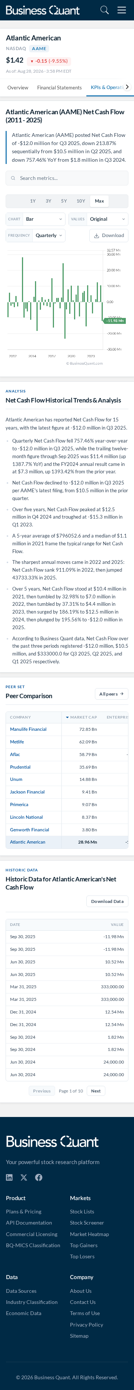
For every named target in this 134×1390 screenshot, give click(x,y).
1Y (33, 201)
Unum (16, 779)
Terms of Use (85, 1313)
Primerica (19, 804)
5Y (64, 201)
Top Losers (82, 1256)
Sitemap (79, 1336)
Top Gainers (84, 1245)
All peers (108, 693)
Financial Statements (59, 88)
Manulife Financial (28, 729)
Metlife (17, 742)
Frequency (19, 235)
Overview (17, 88)
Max (99, 201)
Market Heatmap (89, 1234)
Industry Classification (32, 1302)
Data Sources (21, 1291)
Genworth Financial (29, 830)
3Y (49, 201)
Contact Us (83, 1302)
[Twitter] (24, 1177)
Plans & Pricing (23, 1212)
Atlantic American (27, 842)
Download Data (107, 901)
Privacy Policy (86, 1325)
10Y (81, 201)
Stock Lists (82, 1212)
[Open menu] (121, 10)
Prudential (20, 767)
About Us (81, 1291)
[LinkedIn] (9, 1177)
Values (77, 219)
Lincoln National (26, 817)
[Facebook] (38, 1177)
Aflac (15, 754)
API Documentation (29, 1223)
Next (95, 1090)
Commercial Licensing (31, 1234)
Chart (14, 219)
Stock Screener (87, 1223)
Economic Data (23, 1313)
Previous (41, 1090)
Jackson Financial (27, 792)
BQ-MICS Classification (33, 1245)
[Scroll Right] (124, 87)
